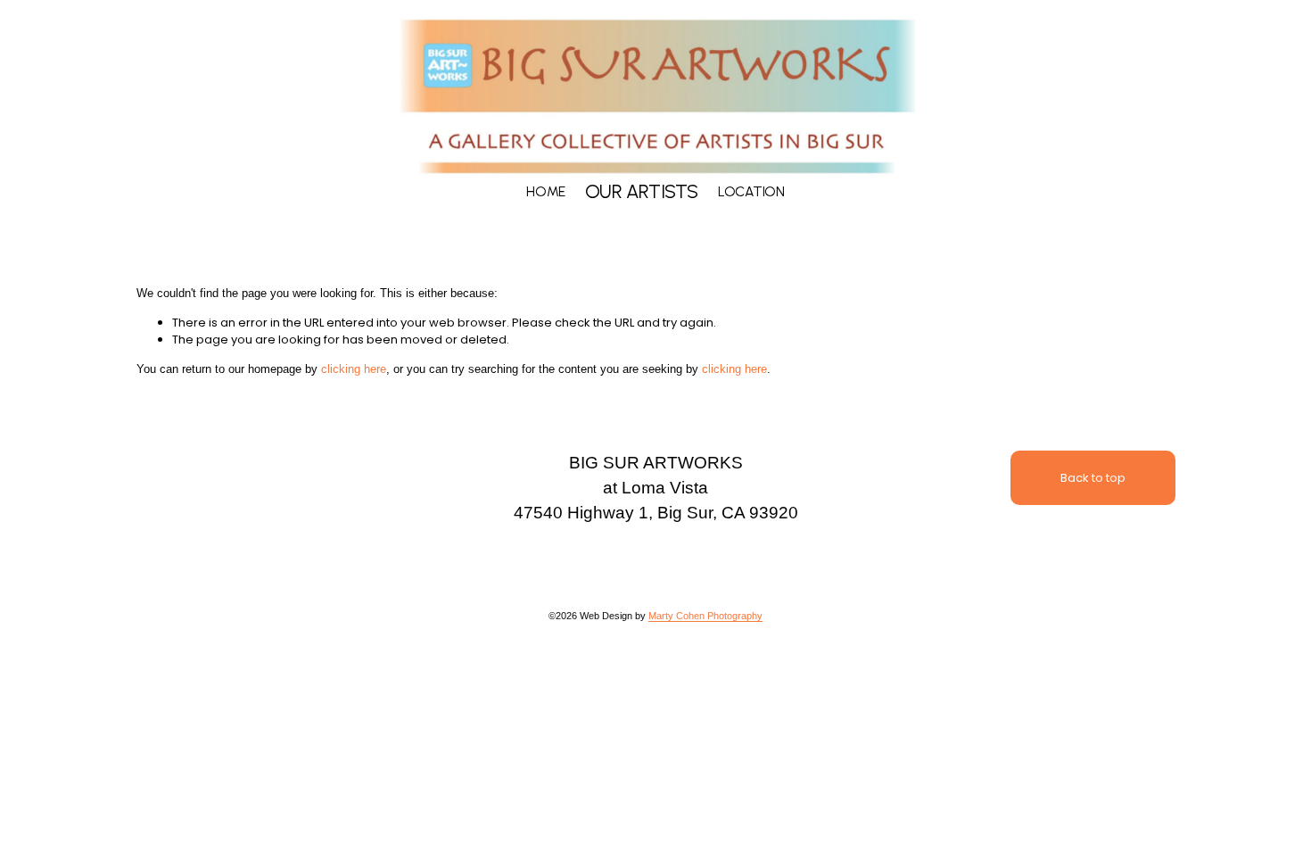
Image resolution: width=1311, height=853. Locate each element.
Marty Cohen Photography (705, 615)
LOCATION (751, 191)
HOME (545, 191)
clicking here (353, 369)
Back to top (1092, 477)
